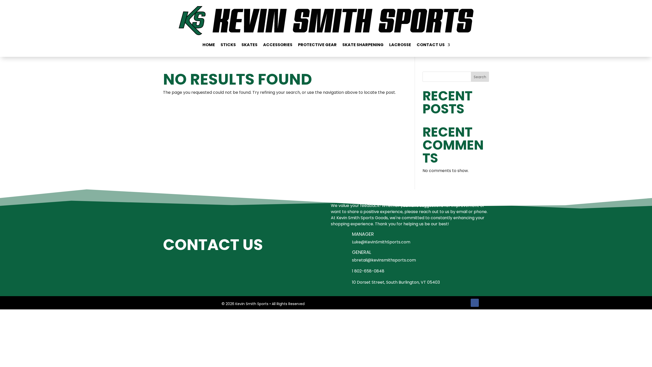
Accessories (277, 45)
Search (480, 77)
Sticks (228, 45)
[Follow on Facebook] (475, 303)
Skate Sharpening (363, 45)
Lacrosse (400, 45)
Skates (249, 45)
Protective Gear (317, 45)
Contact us (431, 45)
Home (208, 45)
